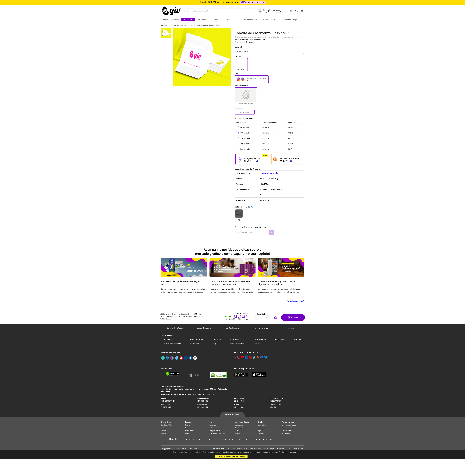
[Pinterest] (250, 357)
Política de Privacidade (172, 343)
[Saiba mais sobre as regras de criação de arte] (257, 161)
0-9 (271, 439)
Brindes (260, 422)
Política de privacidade (287, 452)
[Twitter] (265, 357)
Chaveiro (237, 434)
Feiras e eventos (287, 428)
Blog (214, 343)
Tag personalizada (215, 431)
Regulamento (280, 339)
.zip (239, 220)
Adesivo (163, 434)
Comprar (294, 317)
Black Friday (286, 434)
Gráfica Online (166, 422)
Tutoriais (290, 328)
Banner (187, 428)
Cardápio (261, 434)
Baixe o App (217, 339)
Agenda (260, 431)
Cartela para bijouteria (217, 434)
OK (272, 232)
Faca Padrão (244, 112)
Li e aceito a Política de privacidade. (231, 456)
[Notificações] (296, 11)
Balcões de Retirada (175, 328)
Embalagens (262, 428)
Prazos (257, 343)
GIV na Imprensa (261, 328)
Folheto (164, 428)
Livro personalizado (289, 425)
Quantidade (261, 314)
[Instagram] (238, 357)
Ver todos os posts (294, 301)
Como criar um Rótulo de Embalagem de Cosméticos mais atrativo (229, 282)
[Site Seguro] (195, 375)
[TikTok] (254, 357)
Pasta (211, 422)
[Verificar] (173, 374)
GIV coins (297, 339)
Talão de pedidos (240, 428)
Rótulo (187, 425)
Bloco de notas (239, 425)
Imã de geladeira (215, 428)
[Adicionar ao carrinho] (275, 317)
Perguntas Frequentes (232, 328)
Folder (163, 431)
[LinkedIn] (246, 357)
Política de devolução (237, 343)
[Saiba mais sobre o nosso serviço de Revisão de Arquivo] (290, 161)
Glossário (173, 439)
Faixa (187, 434)
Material (238, 47)
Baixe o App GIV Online (244, 368)
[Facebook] (261, 357)
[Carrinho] (301, 11)
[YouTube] (242, 357)
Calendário (262, 425)
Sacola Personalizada (241, 422)
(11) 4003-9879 (166, 401)
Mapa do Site (168, 339)
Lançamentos (286, 431)
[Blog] (257, 357)
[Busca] (260, 11)
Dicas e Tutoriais (260, 339)
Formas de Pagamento (171, 352)
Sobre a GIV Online (196, 339)
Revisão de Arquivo (203, 328)
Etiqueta (188, 422)
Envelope (212, 425)
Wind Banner (189, 431)
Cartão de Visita (166, 425)
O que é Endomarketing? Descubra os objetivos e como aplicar (276, 282)
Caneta (236, 431)
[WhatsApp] (291, 11)
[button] (269, 41)
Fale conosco (194, 343)
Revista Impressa (288, 422)
